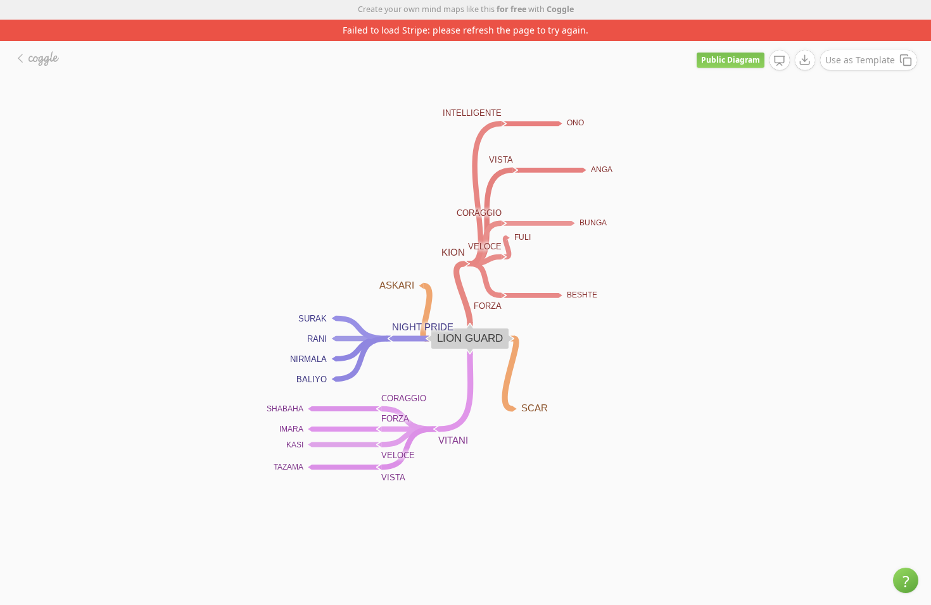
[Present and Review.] (780, 61)
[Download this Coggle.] (805, 60)
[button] (905, 580)
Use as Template (860, 60)
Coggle (560, 9)
